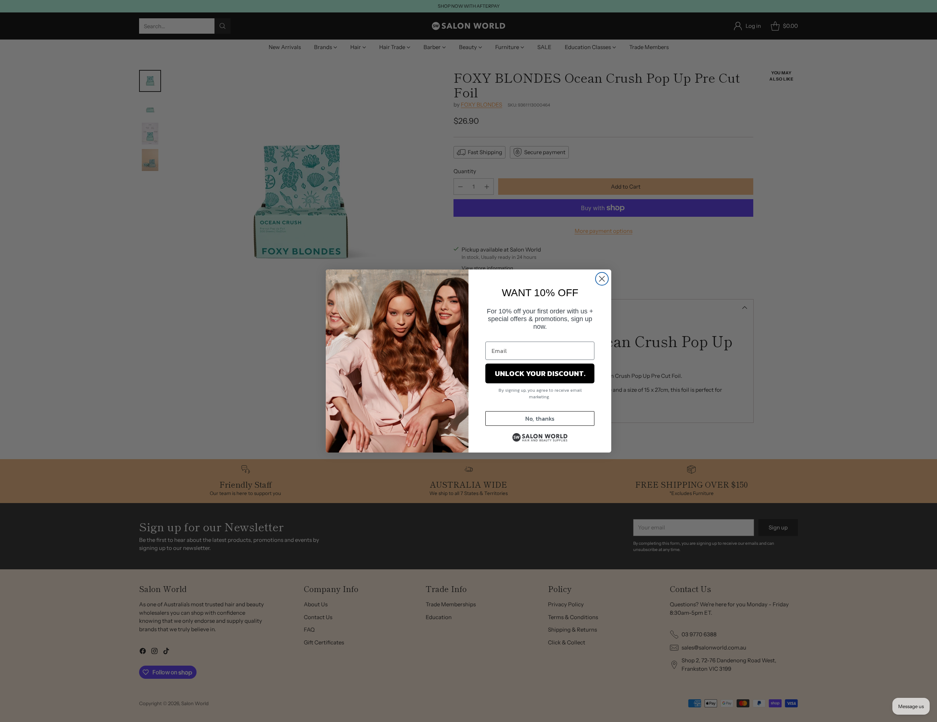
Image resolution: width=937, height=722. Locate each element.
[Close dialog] (602, 278)
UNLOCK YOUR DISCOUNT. (540, 373)
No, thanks (540, 418)
